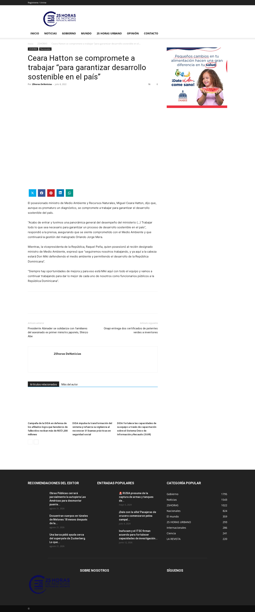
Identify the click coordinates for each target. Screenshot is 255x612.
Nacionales (45, 49)
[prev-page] (30, 442)
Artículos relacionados (43, 384)
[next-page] (36, 442)
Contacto (151, 33)
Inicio (34, 33)
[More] (66, 92)
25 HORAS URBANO (109, 33)
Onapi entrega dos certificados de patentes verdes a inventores (131, 330)
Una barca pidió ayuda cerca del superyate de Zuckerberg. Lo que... (67, 538)
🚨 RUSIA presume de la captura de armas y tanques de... (136, 497)
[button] (222, 33)
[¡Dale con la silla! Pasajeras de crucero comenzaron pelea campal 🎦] (106, 516)
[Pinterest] (48, 92)
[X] (40, 92)
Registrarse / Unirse (37, 2)
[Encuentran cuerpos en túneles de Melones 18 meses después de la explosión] (37, 520)
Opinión (133, 33)
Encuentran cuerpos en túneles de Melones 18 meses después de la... (68, 519)
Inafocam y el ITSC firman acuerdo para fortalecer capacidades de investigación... (138, 534)
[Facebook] (31, 92)
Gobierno (69, 33)
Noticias (50, 33)
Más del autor (69, 384)
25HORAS (42, 43)
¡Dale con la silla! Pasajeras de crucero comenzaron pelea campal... (137, 516)
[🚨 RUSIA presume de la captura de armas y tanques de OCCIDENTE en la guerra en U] (106, 497)
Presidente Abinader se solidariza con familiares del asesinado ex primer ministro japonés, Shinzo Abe (58, 332)
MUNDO (86, 33)
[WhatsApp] (57, 92)
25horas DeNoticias (42, 84)
